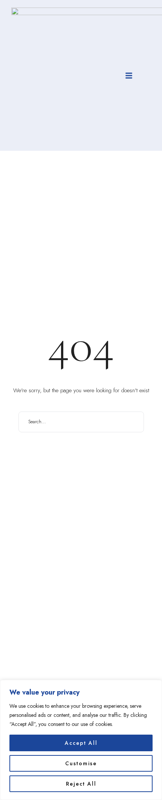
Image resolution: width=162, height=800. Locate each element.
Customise (81, 763)
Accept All (81, 743)
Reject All (81, 784)
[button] (129, 75)
